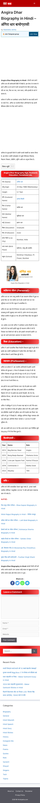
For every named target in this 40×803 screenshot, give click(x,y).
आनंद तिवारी (20, 199)
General (6, 716)
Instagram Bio (8, 741)
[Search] (34, 651)
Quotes (6, 754)
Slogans (6, 770)
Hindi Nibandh (8, 720)
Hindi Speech (8, 724)
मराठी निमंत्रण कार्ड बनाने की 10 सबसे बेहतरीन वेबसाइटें (19, 668)
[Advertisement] (20, 58)
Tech (5, 774)
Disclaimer (28, 791)
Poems (5, 749)
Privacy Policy (20, 795)
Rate (5, 758)
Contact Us (19, 791)
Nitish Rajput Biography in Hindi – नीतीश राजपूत (18, 514)
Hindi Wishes (8, 733)
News (5, 745)
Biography (7, 712)
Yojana (5, 779)
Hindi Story (7, 728)
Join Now (33, 34)
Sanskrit (6, 762)
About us (11, 791)
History (5, 737)
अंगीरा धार (20, 182)
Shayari (6, 766)
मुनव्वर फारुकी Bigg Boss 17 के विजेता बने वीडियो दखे (20, 672)
